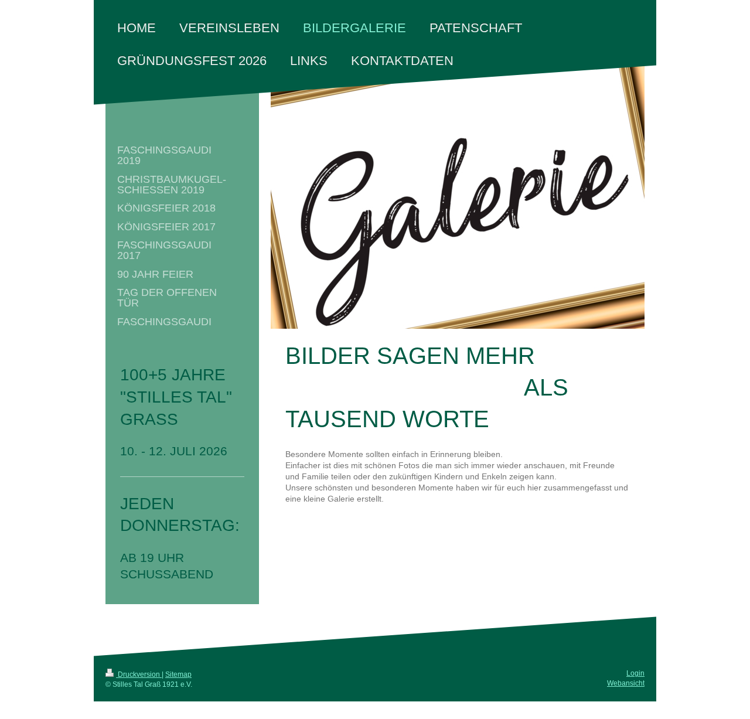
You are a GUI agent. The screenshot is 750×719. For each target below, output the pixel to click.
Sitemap (178, 674)
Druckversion (139, 674)
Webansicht (626, 683)
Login (635, 673)
